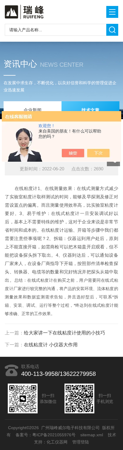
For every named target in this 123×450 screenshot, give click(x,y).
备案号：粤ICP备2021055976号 (46, 434)
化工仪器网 (57, 442)
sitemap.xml (92, 434)
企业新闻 (32, 110)
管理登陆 (80, 442)
